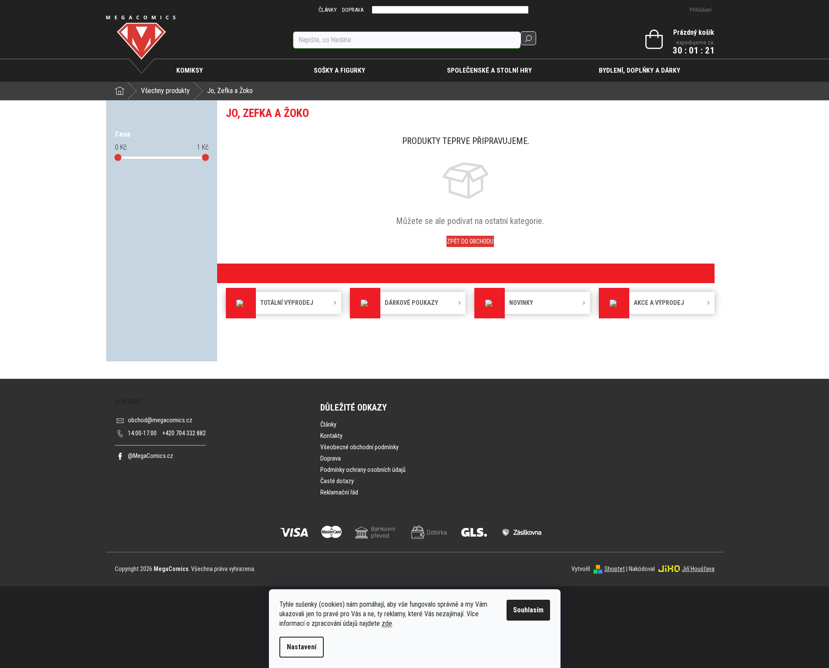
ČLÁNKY (328, 10)
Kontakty (331, 436)
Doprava (330, 458)
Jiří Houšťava (698, 569)
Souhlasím (528, 610)
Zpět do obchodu (470, 241)
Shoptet (614, 569)
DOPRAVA (352, 10)
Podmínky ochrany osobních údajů (363, 470)
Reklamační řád (339, 492)
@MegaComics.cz (150, 456)
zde (387, 623)
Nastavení (301, 647)
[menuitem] (190, 70)
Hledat (528, 38)
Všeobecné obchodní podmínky (359, 447)
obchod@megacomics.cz (160, 420)
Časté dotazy (337, 481)
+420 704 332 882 (167, 433)
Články (328, 424)
